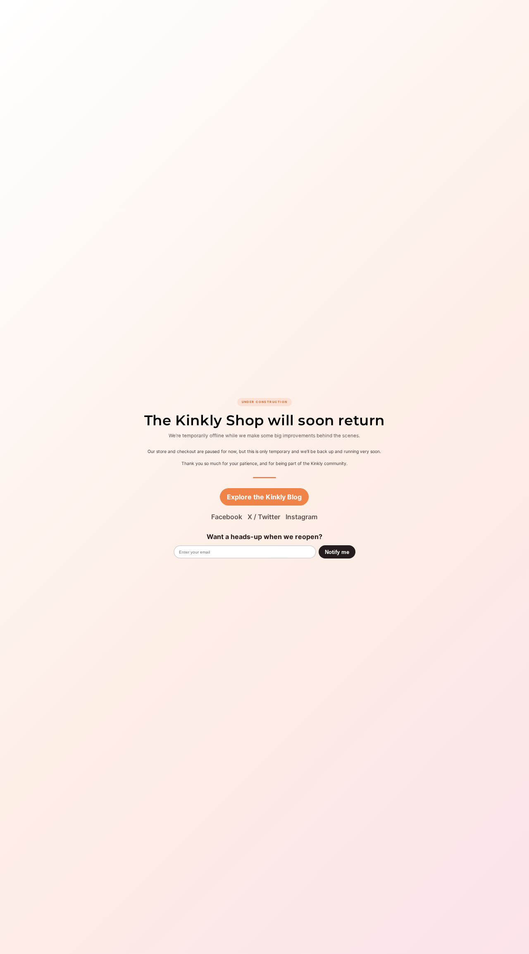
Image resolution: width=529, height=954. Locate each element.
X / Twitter (264, 517)
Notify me (337, 552)
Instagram (301, 517)
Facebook (226, 517)
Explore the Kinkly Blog (264, 497)
